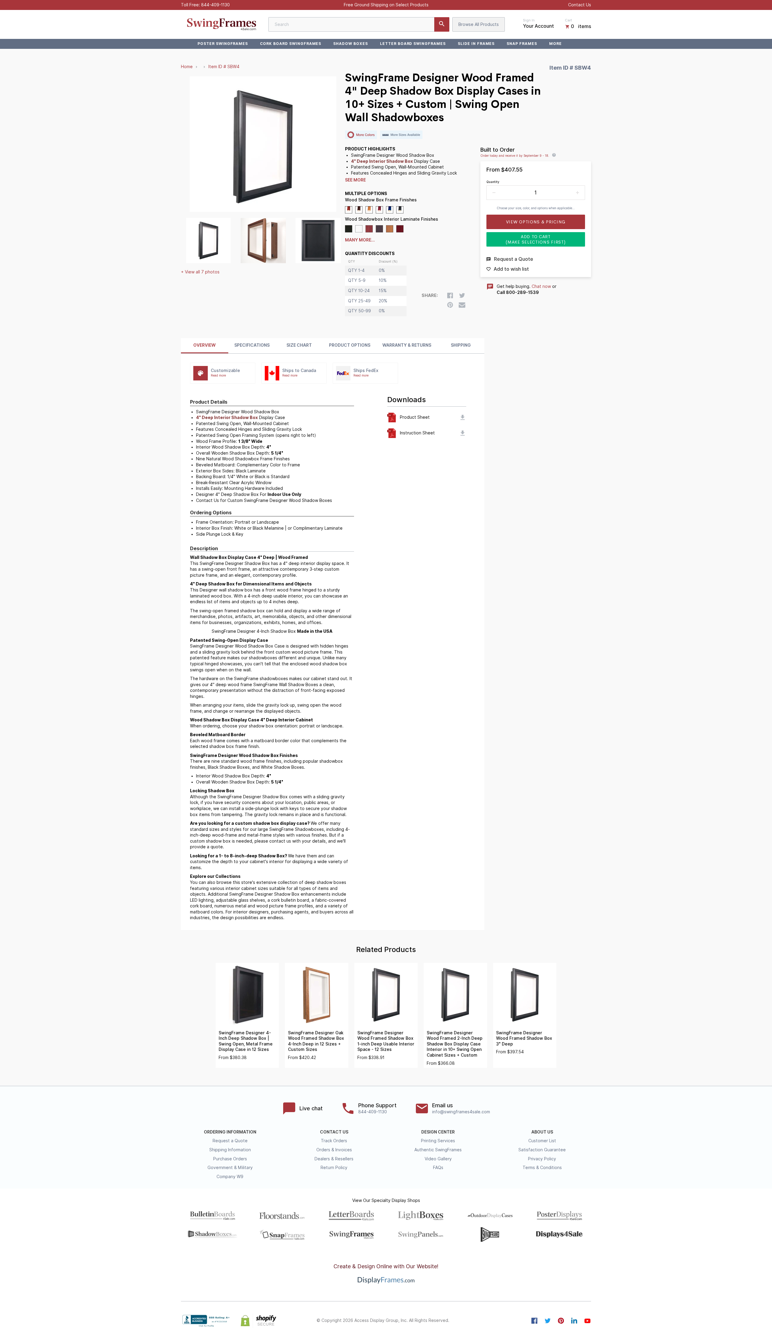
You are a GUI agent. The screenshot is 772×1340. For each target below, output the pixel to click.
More (555, 43)
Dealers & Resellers (334, 1158)
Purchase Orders (230, 1158)
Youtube (587, 1320)
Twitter (547, 1320)
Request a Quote (230, 1140)
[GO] (441, 24)
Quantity (492, 182)
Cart (568, 20)
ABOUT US (542, 1132)
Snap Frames (522, 43)
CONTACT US (334, 1132)
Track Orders (334, 1140)
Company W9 (230, 1176)
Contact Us (579, 4)
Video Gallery (438, 1158)
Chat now (541, 286)
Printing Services (438, 1140)
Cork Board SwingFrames (290, 43)
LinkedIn (574, 1320)
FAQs (438, 1167)
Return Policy (334, 1167)
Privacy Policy (542, 1158)
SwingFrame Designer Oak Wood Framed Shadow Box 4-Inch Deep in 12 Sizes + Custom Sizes (316, 1041)
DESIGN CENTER (438, 1132)
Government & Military (230, 1167)
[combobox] (358, 24)
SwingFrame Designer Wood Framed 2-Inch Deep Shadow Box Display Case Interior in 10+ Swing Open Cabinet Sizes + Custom (454, 1044)
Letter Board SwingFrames (413, 43)
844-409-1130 (215, 4)
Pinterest (561, 1320)
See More (355, 180)
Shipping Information (230, 1149)
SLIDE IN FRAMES (476, 43)
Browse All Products (478, 24)
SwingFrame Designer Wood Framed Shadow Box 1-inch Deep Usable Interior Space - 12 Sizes (385, 1041)
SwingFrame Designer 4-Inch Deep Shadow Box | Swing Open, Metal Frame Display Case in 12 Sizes (246, 1041)
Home (187, 66)
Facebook (534, 1320)
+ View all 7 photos (200, 272)
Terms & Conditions (542, 1167)
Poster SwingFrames (223, 43)
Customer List (542, 1140)
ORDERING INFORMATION (230, 1132)
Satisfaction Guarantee (542, 1149)
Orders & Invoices (334, 1149)
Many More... (360, 240)
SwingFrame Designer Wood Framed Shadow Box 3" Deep (524, 1038)
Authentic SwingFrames (438, 1149)
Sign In (529, 20)
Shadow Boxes (350, 43)
